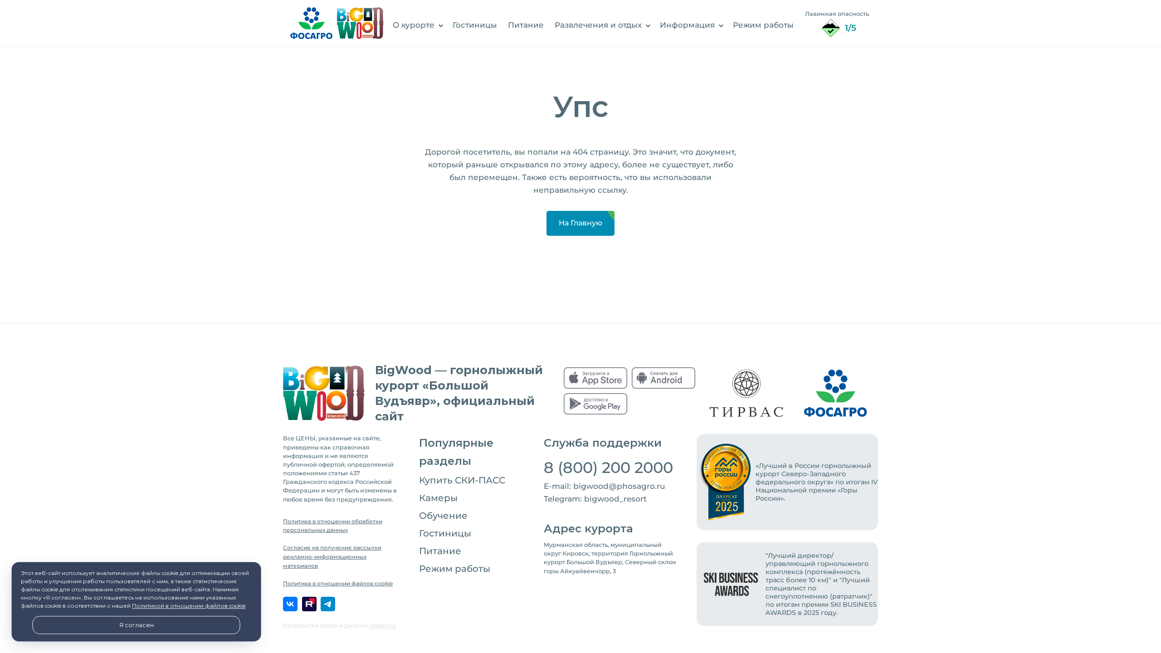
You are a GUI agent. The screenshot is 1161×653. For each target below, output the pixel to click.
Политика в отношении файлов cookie (338, 583)
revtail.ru (383, 625)
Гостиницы (445, 533)
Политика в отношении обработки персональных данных (332, 526)
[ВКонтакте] (290, 604)
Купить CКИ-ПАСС (462, 480)
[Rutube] (309, 604)
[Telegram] (328, 604)
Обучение (443, 515)
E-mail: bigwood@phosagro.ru (604, 486)
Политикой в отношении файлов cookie (188, 606)
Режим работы (454, 568)
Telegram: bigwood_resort (595, 498)
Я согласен (136, 625)
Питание (440, 551)
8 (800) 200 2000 (608, 467)
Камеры (438, 497)
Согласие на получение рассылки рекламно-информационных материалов (332, 556)
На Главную (580, 223)
